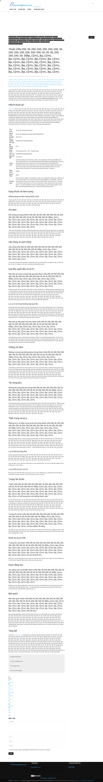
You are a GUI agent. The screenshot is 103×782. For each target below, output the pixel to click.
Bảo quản (32, 86)
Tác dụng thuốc (83, 780)
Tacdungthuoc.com (36, 767)
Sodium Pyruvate (49, 40)
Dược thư (13, 9)
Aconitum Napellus (12, 36)
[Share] (72, 767)
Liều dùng (49, 84)
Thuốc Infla (11, 109)
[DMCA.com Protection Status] (36, 776)
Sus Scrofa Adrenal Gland (59, 40)
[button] (92, 4)
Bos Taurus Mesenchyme (24, 38)
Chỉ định (43, 84)
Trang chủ (11, 34)
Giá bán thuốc (76, 780)
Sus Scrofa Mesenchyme (13, 42)
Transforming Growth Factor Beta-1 (15, 43)
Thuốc (29, 9)
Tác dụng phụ (15, 86)
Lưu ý (21, 86)
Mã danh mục (91, 780)
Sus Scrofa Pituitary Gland (34, 42)
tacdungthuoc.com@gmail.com (48, 778)
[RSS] (71, 767)
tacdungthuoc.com (18, 635)
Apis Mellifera (41, 36)
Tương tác (26, 86)
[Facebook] (68, 767)
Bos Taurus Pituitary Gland (46, 38)
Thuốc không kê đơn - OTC (20, 34)
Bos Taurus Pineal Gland (35, 38)
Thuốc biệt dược (39, 9)
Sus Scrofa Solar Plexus (45, 42)
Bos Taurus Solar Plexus (57, 38)
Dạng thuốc (38, 84)
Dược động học (45, 86)
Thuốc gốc (21, 9)
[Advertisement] (41, 21)
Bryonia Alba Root (12, 40)
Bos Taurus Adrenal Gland (14, 38)
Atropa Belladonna (48, 36)
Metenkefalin (36, 40)
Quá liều (54, 84)
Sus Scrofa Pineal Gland (23, 42)
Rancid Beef (43, 40)
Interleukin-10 (30, 40)
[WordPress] (73, 767)
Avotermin (55, 36)
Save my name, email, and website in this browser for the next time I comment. (30, 749)
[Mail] (70, 767)
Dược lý (38, 86)
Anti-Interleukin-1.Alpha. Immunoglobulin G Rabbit (27, 36)
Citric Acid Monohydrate (21, 40)
